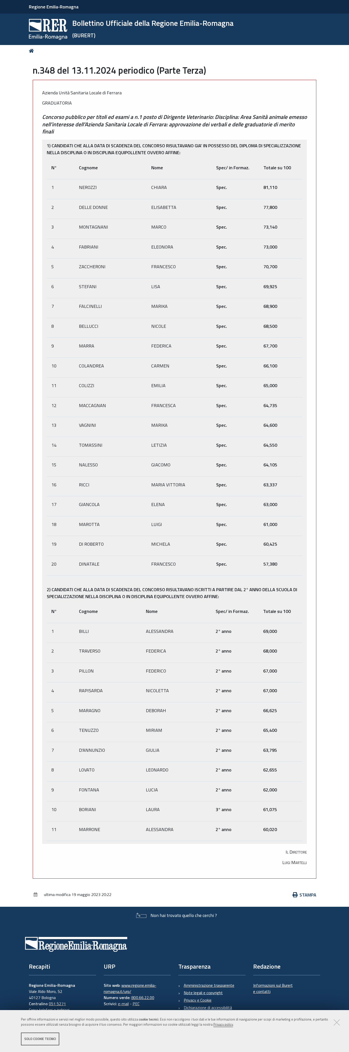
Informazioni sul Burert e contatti (273, 988)
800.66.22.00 (142, 997)
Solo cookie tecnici (40, 1038)
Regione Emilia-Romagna (53, 6)
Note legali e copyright (203, 993)
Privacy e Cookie (198, 1000)
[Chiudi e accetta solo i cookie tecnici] (337, 1022)
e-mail (123, 1004)
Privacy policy (223, 1024)
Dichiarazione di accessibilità (208, 1007)
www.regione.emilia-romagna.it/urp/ (130, 988)
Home (32, 51)
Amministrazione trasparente (209, 985)
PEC (136, 1004)
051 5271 (57, 1004)
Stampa (307, 894)
